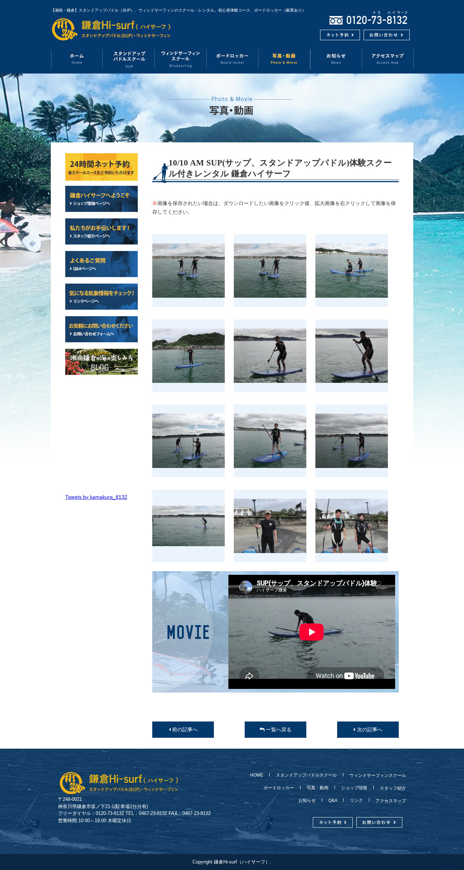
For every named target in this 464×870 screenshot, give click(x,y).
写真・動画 (284, 59)
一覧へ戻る (278, 729)
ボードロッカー (232, 59)
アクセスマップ (388, 59)
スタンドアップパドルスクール (306, 775)
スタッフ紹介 (391, 788)
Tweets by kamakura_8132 (96, 497)
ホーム (77, 59)
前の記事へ (184, 729)
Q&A (332, 800)
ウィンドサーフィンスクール (181, 59)
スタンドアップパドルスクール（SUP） (129, 59)
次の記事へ (369, 729)
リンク (356, 800)
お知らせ (336, 59)
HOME (259, 775)
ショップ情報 (354, 787)
